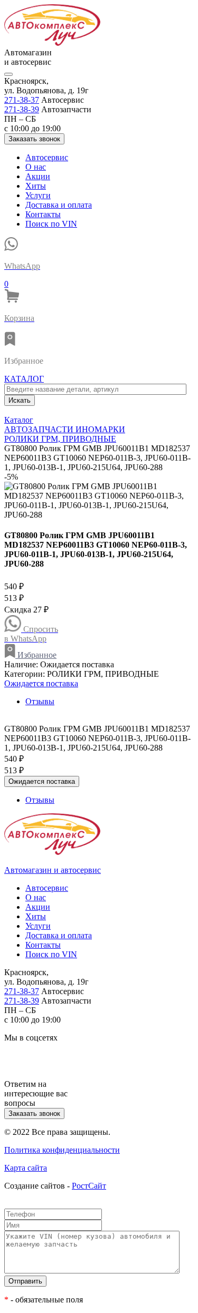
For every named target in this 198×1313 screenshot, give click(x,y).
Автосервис (46, 157)
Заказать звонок (34, 139)
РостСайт (89, 1185)
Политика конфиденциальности (62, 1149)
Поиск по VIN (51, 223)
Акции (37, 176)
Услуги (38, 195)
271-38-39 (21, 109)
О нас (35, 166)
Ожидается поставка (41, 683)
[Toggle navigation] (8, 74)
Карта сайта (25, 1167)
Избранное (35, 654)
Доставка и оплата (58, 204)
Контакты (43, 214)
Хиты (35, 185)
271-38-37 (21, 99)
